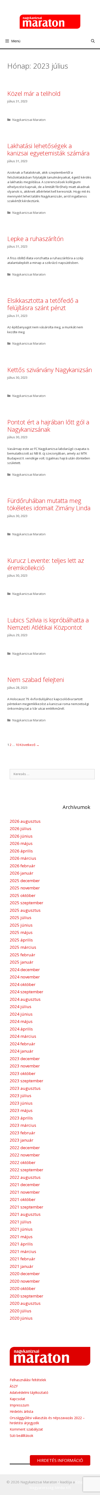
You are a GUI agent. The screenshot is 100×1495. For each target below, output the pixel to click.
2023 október (22, 1073)
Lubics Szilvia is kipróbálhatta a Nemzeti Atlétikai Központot (48, 623)
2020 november (25, 1281)
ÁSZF (14, 1386)
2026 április (21, 851)
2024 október (22, 984)
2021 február (22, 1259)
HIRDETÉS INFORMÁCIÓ (60, 1460)
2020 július (20, 1311)
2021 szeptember (26, 1207)
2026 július (20, 828)
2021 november (25, 1192)
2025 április (21, 940)
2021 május (21, 1236)
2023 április (21, 1118)
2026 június (21, 836)
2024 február (22, 1044)
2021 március (23, 1251)
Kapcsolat (17, 1399)
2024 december (25, 969)
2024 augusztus (25, 999)
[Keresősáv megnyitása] (93, 41)
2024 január (21, 1051)
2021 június (21, 1229)
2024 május (21, 1021)
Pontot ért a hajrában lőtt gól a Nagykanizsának (48, 425)
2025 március (23, 947)
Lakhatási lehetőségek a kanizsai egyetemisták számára (48, 149)
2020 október (22, 1288)
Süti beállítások (21, 1435)
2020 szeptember (26, 1296)
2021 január (21, 1266)
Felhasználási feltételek (28, 1380)
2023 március (23, 1125)
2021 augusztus (25, 1214)
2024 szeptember (26, 991)
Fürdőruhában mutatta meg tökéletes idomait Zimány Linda (49, 504)
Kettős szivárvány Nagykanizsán (49, 370)
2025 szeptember (26, 902)
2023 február (22, 1133)
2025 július (20, 917)
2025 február (22, 955)
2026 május (21, 843)
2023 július (20, 1095)
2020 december (25, 1273)
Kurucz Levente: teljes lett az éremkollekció (45, 564)
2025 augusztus (25, 910)
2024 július (20, 1006)
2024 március (23, 1036)
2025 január (21, 962)
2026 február (22, 865)
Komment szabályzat (26, 1429)
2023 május (21, 1110)
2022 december (25, 1147)
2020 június (21, 1318)
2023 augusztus (25, 1088)
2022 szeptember (26, 1170)
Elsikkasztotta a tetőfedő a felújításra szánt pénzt (42, 304)
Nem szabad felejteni (35, 679)
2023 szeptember (26, 1080)
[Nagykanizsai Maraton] (50, 21)
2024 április (21, 1029)
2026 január (21, 873)
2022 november (25, 1155)
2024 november (25, 977)
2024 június (21, 1014)
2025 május (21, 932)
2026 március (23, 858)
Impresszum (19, 1405)
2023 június (21, 1103)
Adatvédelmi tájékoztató (29, 1392)
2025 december (25, 880)
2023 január (21, 1140)
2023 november (25, 1066)
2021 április (21, 1244)
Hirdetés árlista (21, 1411)
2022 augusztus (25, 1177)
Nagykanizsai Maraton (29, 119)
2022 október (22, 1162)
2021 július (20, 1222)
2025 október (22, 895)
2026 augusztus (25, 821)
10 (17, 745)
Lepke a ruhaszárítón (35, 238)
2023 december (25, 1058)
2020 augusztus (25, 1303)
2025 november (25, 888)
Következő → (29, 745)
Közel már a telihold (33, 93)
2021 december (25, 1184)
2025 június (21, 925)
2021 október (22, 1199)
